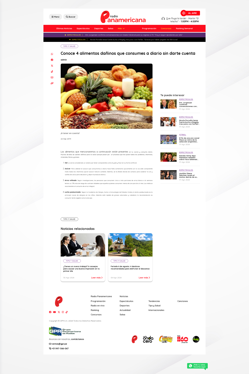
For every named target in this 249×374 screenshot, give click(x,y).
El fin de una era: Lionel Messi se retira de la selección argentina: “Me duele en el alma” (189, 140)
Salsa (110, 28)
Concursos (166, 28)
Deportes (98, 28)
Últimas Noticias (64, 28)
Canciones (182, 301)
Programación (149, 28)
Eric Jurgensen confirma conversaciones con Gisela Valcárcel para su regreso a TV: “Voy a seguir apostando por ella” (188, 104)
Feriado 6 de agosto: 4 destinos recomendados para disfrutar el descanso (130, 267)
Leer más (96, 277)
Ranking (95, 310)
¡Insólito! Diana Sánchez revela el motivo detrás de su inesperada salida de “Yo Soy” (188, 175)
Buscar (72, 16)
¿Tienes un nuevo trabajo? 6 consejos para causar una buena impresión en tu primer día (81, 268)
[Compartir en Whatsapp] (52, 54)
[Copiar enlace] (52, 83)
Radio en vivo (98, 305)
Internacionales (156, 310)
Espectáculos (83, 28)
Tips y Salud (69, 46)
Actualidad (125, 310)
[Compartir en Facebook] (52, 60)
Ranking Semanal (184, 28)
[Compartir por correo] (52, 77)
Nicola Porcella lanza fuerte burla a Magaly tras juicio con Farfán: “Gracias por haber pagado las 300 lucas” (189, 122)
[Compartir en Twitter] (52, 66)
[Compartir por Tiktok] (52, 71)
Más (120, 28)
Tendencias (154, 301)
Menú (56, 16)
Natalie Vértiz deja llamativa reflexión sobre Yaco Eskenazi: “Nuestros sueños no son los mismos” (188, 157)
